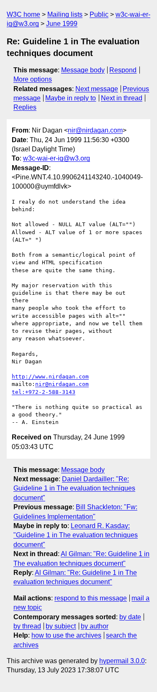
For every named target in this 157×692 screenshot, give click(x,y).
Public (99, 14)
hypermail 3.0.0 (122, 660)
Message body (83, 70)
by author (94, 626)
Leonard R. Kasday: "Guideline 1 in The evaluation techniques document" (75, 535)
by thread (27, 626)
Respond (122, 70)
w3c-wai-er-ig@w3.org (56, 158)
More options (32, 79)
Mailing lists (64, 14)
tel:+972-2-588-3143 (43, 392)
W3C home (23, 14)
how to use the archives (66, 635)
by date (130, 617)
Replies (24, 107)
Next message (96, 88)
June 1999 (61, 23)
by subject (61, 626)
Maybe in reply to (70, 98)
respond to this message (90, 598)
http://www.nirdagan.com (50, 376)
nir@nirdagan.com (95, 130)
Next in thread (121, 98)
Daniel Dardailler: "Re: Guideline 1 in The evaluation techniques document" (74, 488)
